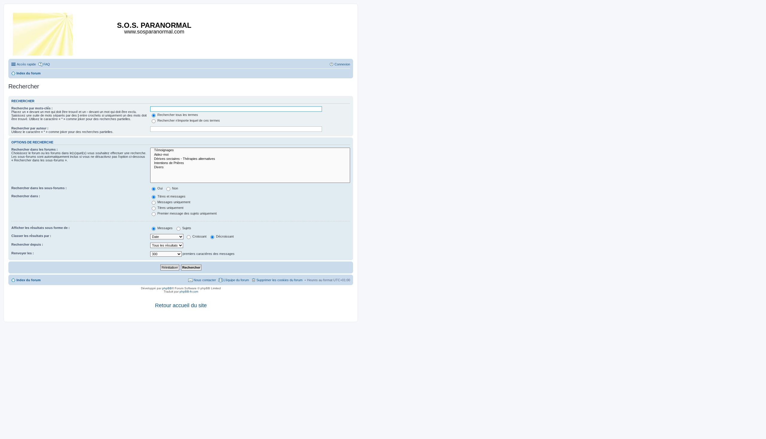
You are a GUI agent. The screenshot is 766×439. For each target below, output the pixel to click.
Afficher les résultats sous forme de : (40, 228)
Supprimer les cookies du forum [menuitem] (279, 280)
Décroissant (224, 236)
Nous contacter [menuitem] (205, 280)
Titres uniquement (169, 207)
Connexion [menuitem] (342, 64)
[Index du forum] (43, 33)
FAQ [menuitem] (46, 64)
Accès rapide (26, 64)
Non (174, 188)
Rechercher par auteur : (29, 128)
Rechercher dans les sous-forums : (39, 188)
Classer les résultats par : (31, 236)
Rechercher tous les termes (177, 115)
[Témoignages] (250, 150)
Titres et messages (171, 196)
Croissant (199, 236)
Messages (164, 228)
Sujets (186, 228)
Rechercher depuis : (27, 244)
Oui (159, 188)
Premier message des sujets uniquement (186, 213)
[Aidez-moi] (250, 155)
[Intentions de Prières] (250, 163)
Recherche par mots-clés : (32, 108)
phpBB (167, 288)
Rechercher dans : (25, 196)
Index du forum (28, 280)
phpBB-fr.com (189, 291)
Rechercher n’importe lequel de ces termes (188, 120)
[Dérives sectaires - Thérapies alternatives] (250, 159)
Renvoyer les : (22, 253)
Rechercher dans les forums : (34, 149)
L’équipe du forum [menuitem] (236, 280)
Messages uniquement (173, 202)
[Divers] (250, 167)
